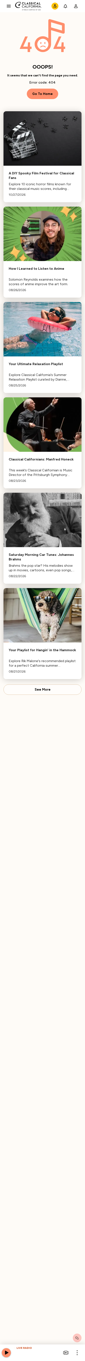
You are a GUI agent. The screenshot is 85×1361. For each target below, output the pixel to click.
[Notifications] (65, 6)
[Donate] (55, 6)
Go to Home (42, 94)
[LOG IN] (76, 6)
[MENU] (8, 6)
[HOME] (28, 6)
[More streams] (66, 1353)
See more (43, 689)
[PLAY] (6, 1352)
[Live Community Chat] (77, 1338)
